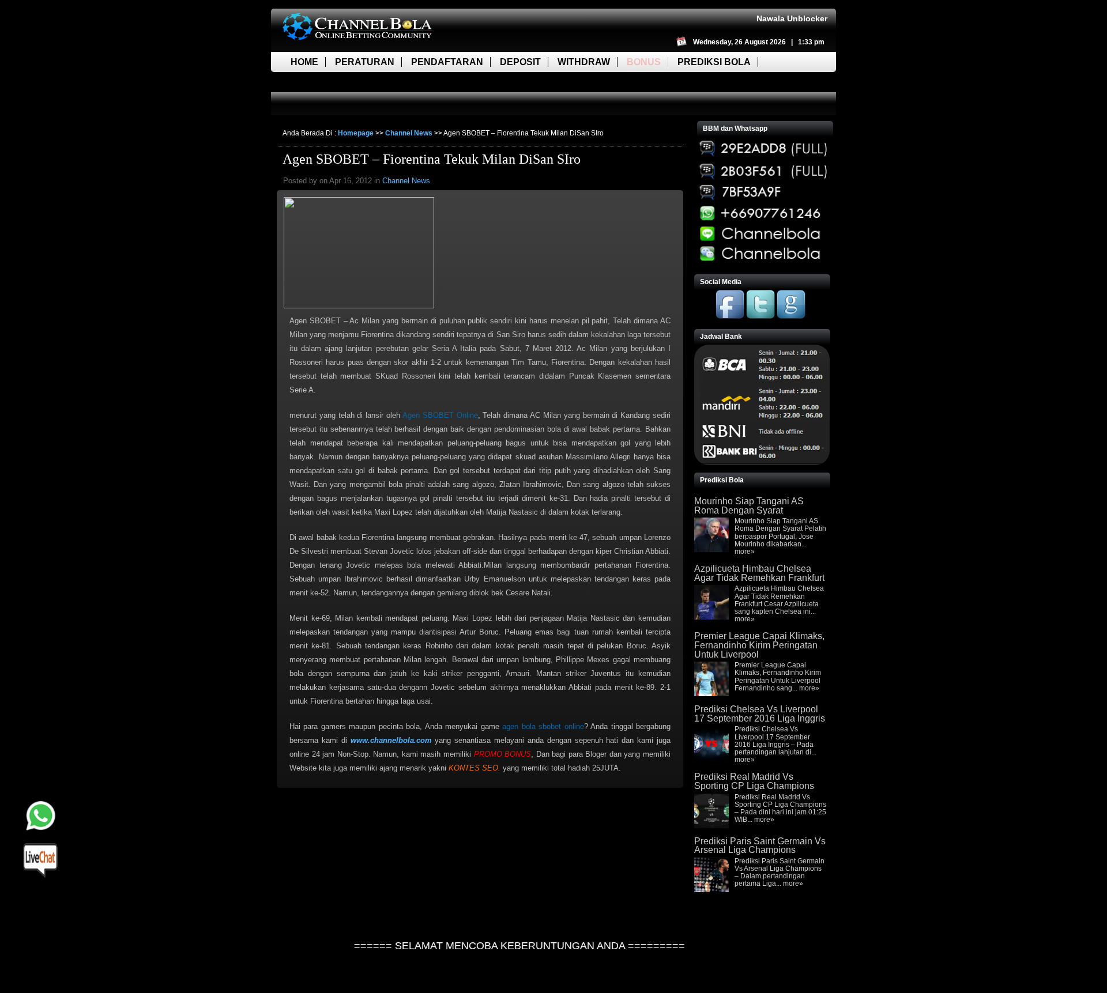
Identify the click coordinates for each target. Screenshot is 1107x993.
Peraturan (364, 62)
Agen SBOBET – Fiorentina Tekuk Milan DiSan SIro (432, 159)
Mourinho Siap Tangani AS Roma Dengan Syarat (749, 505)
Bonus (644, 62)
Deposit (520, 62)
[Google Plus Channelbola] (791, 316)
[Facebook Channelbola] (730, 316)
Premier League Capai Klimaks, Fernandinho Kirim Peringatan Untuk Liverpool (759, 645)
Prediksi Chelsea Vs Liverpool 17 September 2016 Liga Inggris (759, 713)
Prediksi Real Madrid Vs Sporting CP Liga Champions (754, 781)
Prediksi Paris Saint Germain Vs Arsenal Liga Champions (760, 845)
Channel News (408, 133)
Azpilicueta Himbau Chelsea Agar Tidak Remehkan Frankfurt (759, 573)
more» (745, 552)
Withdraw (584, 62)
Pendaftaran (447, 62)
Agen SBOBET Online (440, 415)
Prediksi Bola (714, 62)
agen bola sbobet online (542, 726)
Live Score (319, 82)
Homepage (356, 133)
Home (304, 62)
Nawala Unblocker (791, 18)
